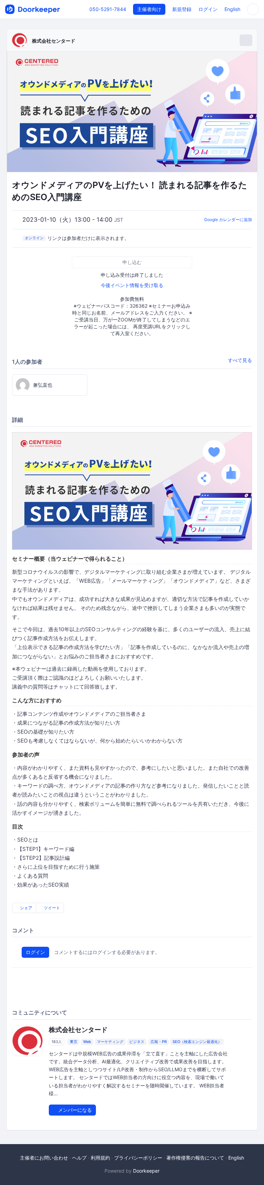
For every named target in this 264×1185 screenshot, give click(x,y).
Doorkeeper (146, 1171)
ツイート (51, 907)
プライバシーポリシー (138, 1158)
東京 (73, 1041)
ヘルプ (79, 1158)
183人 (57, 1041)
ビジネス (136, 1041)
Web (87, 1041)
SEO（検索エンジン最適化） (197, 1041)
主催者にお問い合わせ (44, 1158)
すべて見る (240, 360)
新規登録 (181, 9)
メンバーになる (74, 1110)
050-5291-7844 (107, 9)
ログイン (208, 9)
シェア (25, 907)
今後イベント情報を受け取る (132, 285)
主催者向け (149, 9)
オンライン (34, 237)
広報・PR (159, 1041)
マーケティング (110, 1041)
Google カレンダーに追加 (228, 219)
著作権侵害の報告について (195, 1158)
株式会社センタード (53, 41)
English (232, 9)
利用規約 (100, 1158)
